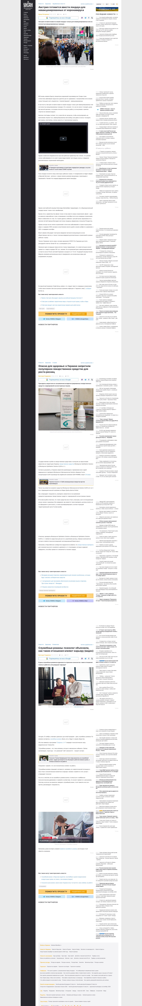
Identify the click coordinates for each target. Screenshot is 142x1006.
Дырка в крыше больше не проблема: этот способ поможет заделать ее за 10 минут (106, 272)
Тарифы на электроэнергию (98, 958)
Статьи (25, 47)
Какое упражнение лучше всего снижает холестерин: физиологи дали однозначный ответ (106, 896)
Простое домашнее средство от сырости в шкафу (77, 975)
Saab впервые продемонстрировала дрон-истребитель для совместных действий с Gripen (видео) (107, 802)
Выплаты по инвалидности (87, 949)
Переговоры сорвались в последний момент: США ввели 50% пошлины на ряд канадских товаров (107, 557)
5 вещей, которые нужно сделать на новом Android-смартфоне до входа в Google (107, 187)
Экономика (26, 19)
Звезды (74, 990)
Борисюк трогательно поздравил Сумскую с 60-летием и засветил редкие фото (106, 457)
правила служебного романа (68, 848)
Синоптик (81, 962)
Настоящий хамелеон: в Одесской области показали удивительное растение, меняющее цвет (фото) (106, 739)
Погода (25, 42)
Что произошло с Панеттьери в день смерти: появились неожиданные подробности (107, 532)
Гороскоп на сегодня (64, 966)
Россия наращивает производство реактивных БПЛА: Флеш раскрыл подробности (106, 235)
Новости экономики (46, 955)
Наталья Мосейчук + (56, 945)
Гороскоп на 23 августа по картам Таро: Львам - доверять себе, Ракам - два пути (106, 318)
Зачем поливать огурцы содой (82, 1001)
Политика (26, 17)
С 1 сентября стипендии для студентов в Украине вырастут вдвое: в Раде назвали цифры (106, 409)
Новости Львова (67, 949)
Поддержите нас (107, 9)
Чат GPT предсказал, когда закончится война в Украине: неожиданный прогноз (107, 266)
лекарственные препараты (85, 544)
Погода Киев (74, 962)
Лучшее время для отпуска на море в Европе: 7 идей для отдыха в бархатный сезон (107, 812)
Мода (104, 990)
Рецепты (45, 990)
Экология (26, 23)
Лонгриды (26, 52)
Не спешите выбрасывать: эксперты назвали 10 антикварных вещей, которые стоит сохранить (107, 19)
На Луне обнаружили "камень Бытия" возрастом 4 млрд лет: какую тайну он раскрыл (107, 551)
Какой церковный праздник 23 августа (87, 984)
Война (25, 14)
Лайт (25, 32)
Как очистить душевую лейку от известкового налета (77, 972)
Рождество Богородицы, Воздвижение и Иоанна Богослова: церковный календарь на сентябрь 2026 (106, 890)
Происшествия (27, 35)
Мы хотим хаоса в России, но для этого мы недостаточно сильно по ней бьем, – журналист (107, 286)
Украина (26, 16)
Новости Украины (45, 949)
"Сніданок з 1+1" (61, 742)
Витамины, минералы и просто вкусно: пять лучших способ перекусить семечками (106, 920)
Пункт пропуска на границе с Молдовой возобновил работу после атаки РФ (107, 787)
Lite (41, 990)
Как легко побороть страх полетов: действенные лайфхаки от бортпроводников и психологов (107, 307)
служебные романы (56, 739)
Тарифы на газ (95, 955)
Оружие (26, 33)
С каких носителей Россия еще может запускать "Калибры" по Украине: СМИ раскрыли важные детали (106, 132)
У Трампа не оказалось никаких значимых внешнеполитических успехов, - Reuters (106, 153)
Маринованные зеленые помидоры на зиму (51, 997)
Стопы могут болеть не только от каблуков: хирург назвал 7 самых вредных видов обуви (107, 822)
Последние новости (105, 14)
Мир (25, 21)
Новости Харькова (56, 949)
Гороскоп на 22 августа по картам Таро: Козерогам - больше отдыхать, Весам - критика (107, 858)
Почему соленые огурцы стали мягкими (72, 980)
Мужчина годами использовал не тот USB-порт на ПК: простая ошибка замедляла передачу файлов (107, 30)
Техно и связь (27, 30)
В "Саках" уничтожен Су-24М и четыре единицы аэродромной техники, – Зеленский (107, 631)
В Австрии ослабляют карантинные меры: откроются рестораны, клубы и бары (64, 301)
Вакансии (26, 57)
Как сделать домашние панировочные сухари (52, 975)
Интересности (27, 40)
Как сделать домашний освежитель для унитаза (96, 980)
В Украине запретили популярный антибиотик (54, 587)
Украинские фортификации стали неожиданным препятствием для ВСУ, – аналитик (106, 446)
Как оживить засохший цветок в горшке (102, 975)
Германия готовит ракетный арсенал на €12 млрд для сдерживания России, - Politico (106, 749)
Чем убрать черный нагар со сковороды (72, 977)
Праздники (52, 990)
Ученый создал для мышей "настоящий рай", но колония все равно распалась (106, 563)
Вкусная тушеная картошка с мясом (56, 994)
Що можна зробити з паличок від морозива (51, 972)
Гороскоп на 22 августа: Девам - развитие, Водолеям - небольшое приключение (106, 864)
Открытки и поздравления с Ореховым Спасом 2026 (53, 986)
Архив (25, 55)
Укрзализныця (60, 958)
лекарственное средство (66, 464)
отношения (42, 886)
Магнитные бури (89, 962)
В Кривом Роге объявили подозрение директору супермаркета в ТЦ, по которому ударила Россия (106, 181)
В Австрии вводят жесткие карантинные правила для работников (60, 305)
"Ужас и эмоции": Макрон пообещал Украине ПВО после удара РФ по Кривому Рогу (107, 421)
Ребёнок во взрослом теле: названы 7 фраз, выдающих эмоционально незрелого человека (107, 105)
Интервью (26, 49)
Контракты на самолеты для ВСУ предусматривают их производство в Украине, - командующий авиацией (106, 247)
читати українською (87, 4)
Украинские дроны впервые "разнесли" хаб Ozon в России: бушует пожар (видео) (106, 885)
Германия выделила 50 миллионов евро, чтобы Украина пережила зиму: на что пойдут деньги (106, 574)
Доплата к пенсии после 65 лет (82, 958)
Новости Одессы (99, 949)
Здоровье (26, 37)
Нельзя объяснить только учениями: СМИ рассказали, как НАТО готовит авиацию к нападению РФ (107, 114)
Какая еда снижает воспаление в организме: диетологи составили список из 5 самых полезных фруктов (107, 760)
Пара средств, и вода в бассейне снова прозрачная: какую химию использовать (106, 672)
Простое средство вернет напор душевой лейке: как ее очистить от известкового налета (106, 766)
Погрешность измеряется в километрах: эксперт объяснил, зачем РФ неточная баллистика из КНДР (106, 256)
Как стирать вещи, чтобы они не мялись (50, 977)
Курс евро (64, 955)
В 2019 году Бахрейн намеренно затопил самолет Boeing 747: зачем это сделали (106, 432)
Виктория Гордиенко (44, 376)
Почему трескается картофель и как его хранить (60, 1001)
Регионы (26, 24)
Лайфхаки (43, 970)
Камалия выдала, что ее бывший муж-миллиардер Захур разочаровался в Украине (106, 589)
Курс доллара (56, 955)
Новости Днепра (73, 951)
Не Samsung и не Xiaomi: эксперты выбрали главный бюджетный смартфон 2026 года (106, 380)
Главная (26, 12)
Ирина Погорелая (43, 14)
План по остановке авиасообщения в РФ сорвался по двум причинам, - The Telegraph (107, 312)
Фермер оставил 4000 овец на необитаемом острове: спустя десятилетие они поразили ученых (107, 527)
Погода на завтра (99, 962)
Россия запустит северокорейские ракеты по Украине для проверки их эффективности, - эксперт (106, 426)
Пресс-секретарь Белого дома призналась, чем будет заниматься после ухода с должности (106, 202)
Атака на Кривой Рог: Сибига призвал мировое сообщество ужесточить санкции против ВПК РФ (106, 929)
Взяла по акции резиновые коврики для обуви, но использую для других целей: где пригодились (107, 875)
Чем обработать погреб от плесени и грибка (95, 977)
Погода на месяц (65, 962)
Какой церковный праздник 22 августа (66, 984)
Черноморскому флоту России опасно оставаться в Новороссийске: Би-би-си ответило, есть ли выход (106, 467)
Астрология (99, 990)
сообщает (88, 288)
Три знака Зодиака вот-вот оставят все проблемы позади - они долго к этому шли (106, 568)
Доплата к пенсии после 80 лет (83, 955)
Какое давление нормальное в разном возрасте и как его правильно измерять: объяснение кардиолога (105, 451)
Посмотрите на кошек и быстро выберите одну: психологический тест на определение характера (106, 175)
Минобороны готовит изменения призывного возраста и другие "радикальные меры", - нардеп (106, 170)
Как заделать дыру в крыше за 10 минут (102, 972)
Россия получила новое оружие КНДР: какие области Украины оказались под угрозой (106, 869)
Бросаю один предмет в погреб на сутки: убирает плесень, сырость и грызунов (106, 513)
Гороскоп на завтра (75, 966)
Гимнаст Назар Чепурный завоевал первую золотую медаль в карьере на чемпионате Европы (106, 158)
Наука (25, 28)
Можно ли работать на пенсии (47, 958)
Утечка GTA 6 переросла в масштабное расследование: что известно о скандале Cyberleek (107, 415)
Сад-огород (43, 1001)
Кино (87, 990)
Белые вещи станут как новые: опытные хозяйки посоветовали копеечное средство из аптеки (107, 404)
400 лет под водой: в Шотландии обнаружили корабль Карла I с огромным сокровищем (106, 390)
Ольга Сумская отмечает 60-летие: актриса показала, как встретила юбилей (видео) (107, 755)
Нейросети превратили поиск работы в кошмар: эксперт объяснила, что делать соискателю (107, 192)
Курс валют (71, 955)
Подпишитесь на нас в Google (60, 18)
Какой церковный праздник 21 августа (78, 986)
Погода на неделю (55, 962)
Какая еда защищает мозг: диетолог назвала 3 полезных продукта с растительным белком (107, 40)
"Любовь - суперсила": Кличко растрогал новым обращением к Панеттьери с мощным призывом (105, 677)
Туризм (25, 39)
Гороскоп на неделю (52, 966)
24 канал (87, 474)
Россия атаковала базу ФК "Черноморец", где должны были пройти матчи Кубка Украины (106, 584)
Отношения (68, 990)
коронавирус (50, 308)
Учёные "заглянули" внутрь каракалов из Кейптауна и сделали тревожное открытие (105, 93)
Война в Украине (45, 945)
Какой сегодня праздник (47, 984)
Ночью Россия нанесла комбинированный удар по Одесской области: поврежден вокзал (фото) (105, 776)
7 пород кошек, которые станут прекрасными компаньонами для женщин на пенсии (106, 164)
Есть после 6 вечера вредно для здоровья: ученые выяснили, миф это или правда (106, 637)
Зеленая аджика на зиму (89, 994)
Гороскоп (43, 966)
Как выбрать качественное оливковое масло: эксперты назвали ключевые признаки (105, 138)
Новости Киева (76, 949)
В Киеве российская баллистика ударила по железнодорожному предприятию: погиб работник (106, 781)
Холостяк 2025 (81, 990)
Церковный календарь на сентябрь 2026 (100, 986)
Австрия (41, 308)
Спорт (25, 26)
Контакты (26, 59)
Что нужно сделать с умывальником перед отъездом (61, 970)
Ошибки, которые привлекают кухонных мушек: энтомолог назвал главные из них (105, 797)
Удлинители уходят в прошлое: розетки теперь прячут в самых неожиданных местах (105, 666)
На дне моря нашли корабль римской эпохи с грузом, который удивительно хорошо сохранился (105, 99)
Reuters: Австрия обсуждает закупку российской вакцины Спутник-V (61, 298)
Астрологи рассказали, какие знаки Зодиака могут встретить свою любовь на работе (66, 882)
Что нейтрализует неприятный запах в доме (87, 970)
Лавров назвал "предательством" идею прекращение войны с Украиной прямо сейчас (106, 241)
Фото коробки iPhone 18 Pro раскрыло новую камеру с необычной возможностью (105, 689)
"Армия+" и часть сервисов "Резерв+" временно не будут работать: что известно (106, 595)
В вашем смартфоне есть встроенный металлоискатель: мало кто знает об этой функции (106, 652)
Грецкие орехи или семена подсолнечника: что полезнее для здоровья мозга (107, 230)
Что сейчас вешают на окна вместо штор (50, 980)
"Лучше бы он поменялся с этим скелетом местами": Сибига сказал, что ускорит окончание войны (106, 647)
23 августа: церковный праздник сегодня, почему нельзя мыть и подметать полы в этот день (107, 24)
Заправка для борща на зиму (73, 994)
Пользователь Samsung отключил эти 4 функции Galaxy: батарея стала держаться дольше (107, 906)
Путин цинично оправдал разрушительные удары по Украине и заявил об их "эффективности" (105, 301)
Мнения (26, 50)
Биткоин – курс (69, 958)
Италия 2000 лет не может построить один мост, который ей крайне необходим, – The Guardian (106, 296)
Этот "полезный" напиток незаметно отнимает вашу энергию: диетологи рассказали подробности (107, 694)
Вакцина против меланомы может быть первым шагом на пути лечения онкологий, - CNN (106, 144)
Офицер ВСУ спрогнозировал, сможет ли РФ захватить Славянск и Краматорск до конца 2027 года (105, 503)
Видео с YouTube (28, 45)
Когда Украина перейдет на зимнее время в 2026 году (54, 951)
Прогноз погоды (45, 962)
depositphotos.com (79, 706)
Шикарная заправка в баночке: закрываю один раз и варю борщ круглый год (106, 683)
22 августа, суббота (103, 148)
